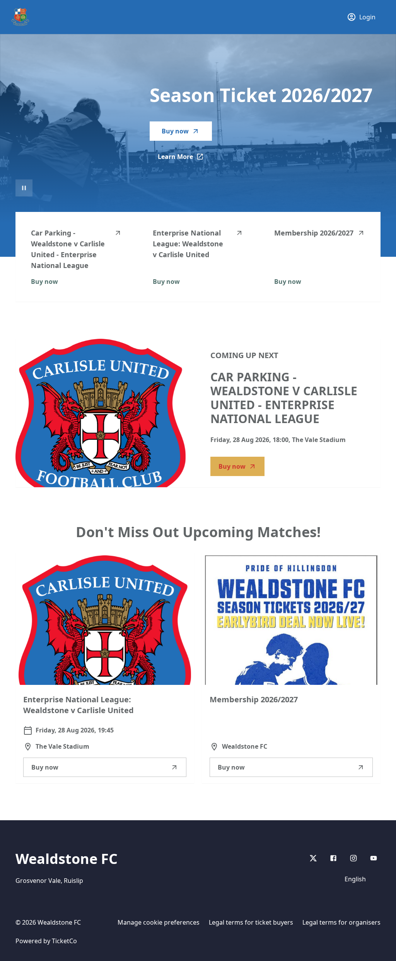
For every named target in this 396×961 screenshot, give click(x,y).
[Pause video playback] (23, 187)
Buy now (175, 131)
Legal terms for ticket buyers (251, 922)
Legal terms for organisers (341, 922)
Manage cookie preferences (159, 922)
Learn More (185, 159)
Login (367, 17)
